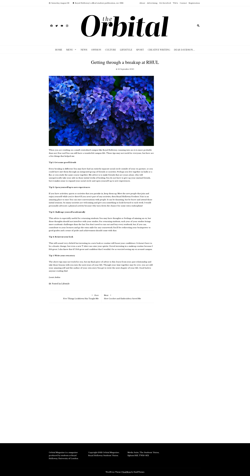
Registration (194, 3)
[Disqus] (101, 341)
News (84, 49)
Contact (183, 3)
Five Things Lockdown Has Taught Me (81, 297)
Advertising (152, 3)
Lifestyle (126, 49)
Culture (110, 49)
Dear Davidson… (184, 49)
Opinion (96, 49)
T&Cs (175, 3)
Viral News (126, 472)
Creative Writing (159, 49)
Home (58, 49)
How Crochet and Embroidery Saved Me (122, 297)
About (142, 3)
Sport (140, 49)
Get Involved (165, 3)
